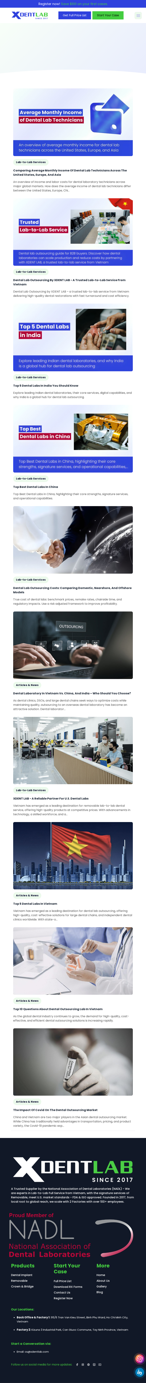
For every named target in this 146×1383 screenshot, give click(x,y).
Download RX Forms (68, 1287)
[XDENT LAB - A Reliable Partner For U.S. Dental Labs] (73, 768)
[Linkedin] (140, 1372)
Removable (19, 1281)
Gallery (102, 1286)
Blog (100, 1292)
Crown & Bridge (22, 1286)
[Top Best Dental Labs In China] (73, 454)
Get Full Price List (75, 15)
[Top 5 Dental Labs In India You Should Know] (73, 353)
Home (101, 1275)
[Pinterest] (88, 1364)
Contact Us (62, 1292)
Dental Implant (21, 1275)
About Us (103, 1281)
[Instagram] (140, 1359)
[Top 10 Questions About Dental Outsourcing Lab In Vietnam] (73, 976)
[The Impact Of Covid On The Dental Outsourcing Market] (73, 1079)
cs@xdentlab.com (37, 1352)
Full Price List (63, 1281)
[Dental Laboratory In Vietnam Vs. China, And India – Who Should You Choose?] (73, 662)
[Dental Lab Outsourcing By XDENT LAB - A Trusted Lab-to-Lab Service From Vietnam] (73, 249)
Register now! (73, 4)
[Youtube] (99, 1364)
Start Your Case (108, 15)
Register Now (63, 1298)
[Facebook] (77, 1364)
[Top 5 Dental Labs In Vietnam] (73, 873)
